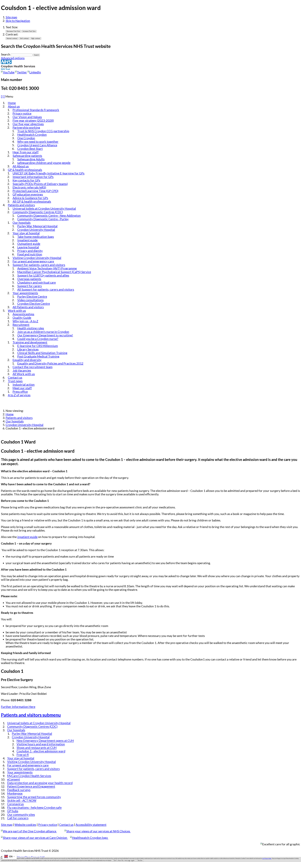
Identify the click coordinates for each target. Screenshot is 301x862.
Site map (11, 17)
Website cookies (25, 824)
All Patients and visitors (28, 307)
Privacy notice (47, 824)
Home (10, 414)
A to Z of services (19, 395)
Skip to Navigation (18, 20)
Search (5, 54)
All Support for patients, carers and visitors (45, 289)
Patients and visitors (19, 417)
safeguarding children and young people (43, 162)
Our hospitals (15, 421)
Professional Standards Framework (36, 110)
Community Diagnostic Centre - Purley (43, 219)
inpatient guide (27, 537)
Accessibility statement (91, 824)
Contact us (66, 824)
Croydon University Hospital (24, 424)
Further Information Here (18, 706)
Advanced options (13, 58)
